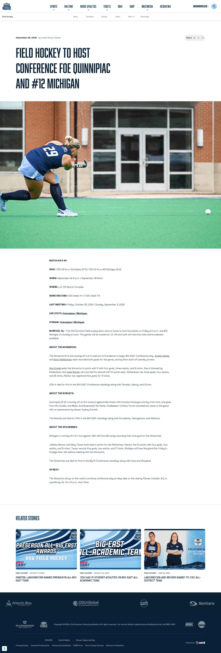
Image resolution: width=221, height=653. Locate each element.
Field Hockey (22, 573)
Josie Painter (73, 372)
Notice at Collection (115, 645)
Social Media (64, 640)
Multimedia (147, 6)
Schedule (89, 17)
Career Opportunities (85, 640)
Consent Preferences (40, 645)
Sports (53, 6)
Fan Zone (68, 6)
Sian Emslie (55, 368)
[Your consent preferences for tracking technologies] (4, 648)
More (130, 17)
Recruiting (165, 6)
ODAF (120, 6)
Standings (145, 17)
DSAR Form (78, 645)
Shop (132, 6)
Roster (104, 17)
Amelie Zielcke (162, 356)
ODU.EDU (48, 640)
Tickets (107, 6)
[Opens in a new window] (189, 624)
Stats (117, 17)
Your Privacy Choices (94, 645)
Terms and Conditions (61, 645)
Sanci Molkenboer (63, 359)
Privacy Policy (22, 645)
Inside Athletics (88, 6)
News (75, 17)
